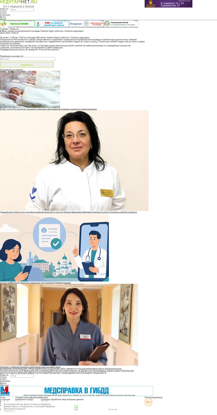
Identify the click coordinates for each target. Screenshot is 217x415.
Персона (4, 385)
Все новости (8, 52)
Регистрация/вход (153, 397)
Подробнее (9, 411)
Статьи (3, 10)
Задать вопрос (172, 34)
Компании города (24, 399)
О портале (5, 399)
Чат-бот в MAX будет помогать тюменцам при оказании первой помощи (35, 283)
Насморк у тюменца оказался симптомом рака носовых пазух (30, 367)
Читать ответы (191, 34)
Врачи (3, 16)
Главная (4, 29)
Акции (3, 18)
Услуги (3, 12)
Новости (4, 8)
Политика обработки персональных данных (62, 399)
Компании (5, 14)
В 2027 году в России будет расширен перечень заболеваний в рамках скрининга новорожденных (48, 109)
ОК (76, 408)
